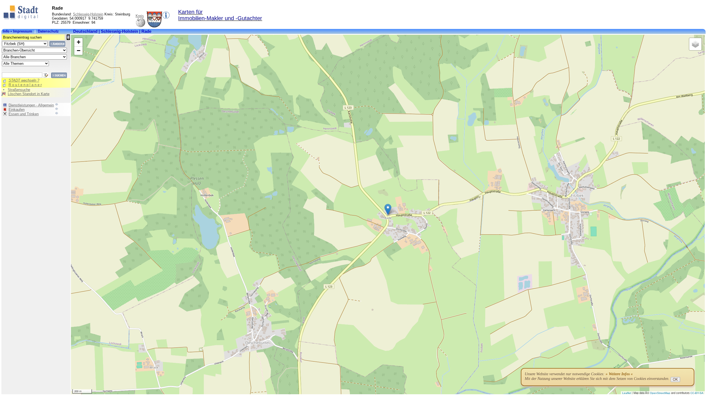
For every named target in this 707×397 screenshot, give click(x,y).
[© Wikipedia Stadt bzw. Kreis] (154, 26)
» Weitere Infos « (619, 374)
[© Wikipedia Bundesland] (140, 26)
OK (675, 379)
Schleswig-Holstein (88, 14)
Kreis (140, 16)
